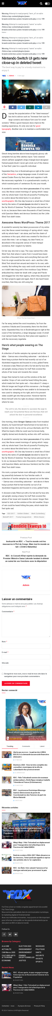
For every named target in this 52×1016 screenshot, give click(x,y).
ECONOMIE (6, 960)
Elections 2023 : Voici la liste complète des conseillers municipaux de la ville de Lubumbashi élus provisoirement (30, 767)
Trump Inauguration (23, 517)
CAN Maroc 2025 (8, 952)
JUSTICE (22, 960)
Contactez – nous (8, 1006)
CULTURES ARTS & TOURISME (8, 956)
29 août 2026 (9, 836)
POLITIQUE (40, 949)
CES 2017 (11, 513)
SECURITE (40, 955)
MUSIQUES (40, 946)
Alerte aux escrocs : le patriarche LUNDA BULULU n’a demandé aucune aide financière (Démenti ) (31, 754)
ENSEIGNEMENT (25, 949)
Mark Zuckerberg (38, 513)
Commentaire (8, 611)
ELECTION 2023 (25, 946)
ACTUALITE (6, 949)
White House (39, 517)
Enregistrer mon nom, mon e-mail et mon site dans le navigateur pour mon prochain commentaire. (25, 675)
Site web (5, 663)
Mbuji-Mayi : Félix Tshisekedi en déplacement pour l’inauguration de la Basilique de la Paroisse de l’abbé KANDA (31, 845)
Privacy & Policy (39, 1006)
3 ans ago (21, 76)
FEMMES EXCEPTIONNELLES (26, 956)
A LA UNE (5, 946)
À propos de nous (24, 1006)
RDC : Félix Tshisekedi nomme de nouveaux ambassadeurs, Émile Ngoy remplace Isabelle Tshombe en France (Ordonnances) (31, 780)
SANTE (38, 952)
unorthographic (8, 201)
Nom (4, 641)
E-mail (5, 652)
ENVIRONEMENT (25, 952)
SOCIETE (39, 959)
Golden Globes (23, 513)
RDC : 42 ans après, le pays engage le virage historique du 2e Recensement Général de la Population (22, 830)
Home (4, 32)
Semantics (11, 174)
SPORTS (39, 962)
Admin (11, 76)
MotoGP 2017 (8, 517)
